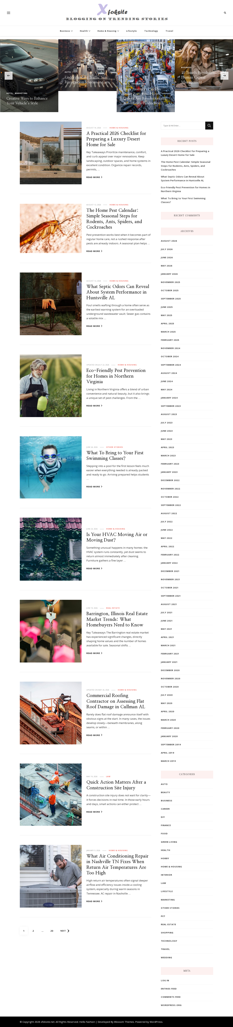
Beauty (165, 792)
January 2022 (169, 562)
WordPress (156, 1021)
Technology (151, 31)
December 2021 (170, 571)
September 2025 (171, 298)
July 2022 (167, 521)
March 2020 (168, 719)
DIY (163, 817)
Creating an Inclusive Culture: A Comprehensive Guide (202, 62)
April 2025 (167, 323)
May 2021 (166, 629)
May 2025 (166, 315)
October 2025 (170, 290)
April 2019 (167, 752)
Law (108, 776)
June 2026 (167, 257)
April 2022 (167, 546)
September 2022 (171, 505)
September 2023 (171, 406)
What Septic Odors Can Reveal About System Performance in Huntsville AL (117, 292)
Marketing (168, 899)
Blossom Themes (124, 1021)
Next (63, 930)
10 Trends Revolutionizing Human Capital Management (143, 77)
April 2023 (167, 447)
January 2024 (169, 397)
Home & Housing (106, 31)
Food (164, 833)
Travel (169, 31)
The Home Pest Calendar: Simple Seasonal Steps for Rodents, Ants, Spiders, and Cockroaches (185, 165)
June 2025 (167, 307)
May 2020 (166, 703)
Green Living (169, 841)
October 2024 (170, 356)
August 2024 (169, 373)
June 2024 (167, 381)
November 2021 (170, 579)
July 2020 (167, 695)
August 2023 (169, 414)
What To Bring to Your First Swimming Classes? (183, 200)
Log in (165, 980)
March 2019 (168, 761)
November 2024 (170, 348)
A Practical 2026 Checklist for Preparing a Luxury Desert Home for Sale (116, 139)
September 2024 (171, 364)
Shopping (167, 932)
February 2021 (170, 653)
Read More (93, 177)
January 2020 (169, 736)
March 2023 (168, 455)
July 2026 (167, 249)
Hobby (165, 858)
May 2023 (166, 439)
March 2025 (168, 331)
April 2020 (167, 711)
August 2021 (169, 604)
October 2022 (170, 496)
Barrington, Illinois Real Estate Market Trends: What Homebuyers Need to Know (117, 619)
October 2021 (170, 587)
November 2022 (170, 488)
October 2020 (170, 686)
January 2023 (169, 472)
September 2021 (171, 595)
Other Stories (114, 447)
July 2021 (167, 612)
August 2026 (169, 240)
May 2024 (166, 389)
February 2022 (170, 554)
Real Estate (113, 608)
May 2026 (166, 265)
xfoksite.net (48, 1021)
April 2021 (167, 637)
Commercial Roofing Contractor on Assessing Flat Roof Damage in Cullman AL (115, 701)
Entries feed (169, 988)
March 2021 (168, 645)
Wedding (166, 957)
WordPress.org (171, 1005)
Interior (166, 874)
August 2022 (169, 513)
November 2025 (170, 282)
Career (165, 808)
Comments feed (171, 996)
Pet (163, 916)
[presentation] (9, 76)
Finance (166, 825)
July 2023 (167, 422)
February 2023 (170, 463)
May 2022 (166, 538)
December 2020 (170, 670)
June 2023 (167, 430)
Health (84, 31)
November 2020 (170, 678)
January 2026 (169, 274)
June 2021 (167, 620)
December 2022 (170, 480)
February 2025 (170, 340)
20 (53, 930)
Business (65, 31)
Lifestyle (131, 31)
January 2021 (169, 662)
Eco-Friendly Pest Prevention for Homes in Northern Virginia (116, 376)
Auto (68, 83)
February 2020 (170, 728)
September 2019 (171, 744)
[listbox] (116, 75)
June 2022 (167, 529)
